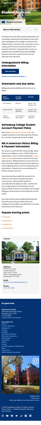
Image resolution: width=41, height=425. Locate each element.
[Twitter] (16, 416)
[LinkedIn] (30, 416)
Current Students (8, 326)
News (4, 348)
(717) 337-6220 (9, 288)
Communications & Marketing (13, 346)
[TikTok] (21, 416)
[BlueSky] (12, 416)
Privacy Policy (7, 409)
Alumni (4, 324)
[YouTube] (7, 416)
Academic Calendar (9, 334)
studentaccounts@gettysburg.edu (15, 282)
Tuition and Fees (10, 71)
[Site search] (38, 3)
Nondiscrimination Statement (23, 409)
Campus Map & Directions (11, 317)
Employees (6, 328)
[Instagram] (3, 416)
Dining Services (7, 220)
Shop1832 (5, 340)
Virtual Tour (6, 350)
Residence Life (7, 224)
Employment (6, 338)
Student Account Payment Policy (21, 132)
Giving (4, 342)
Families (5, 332)
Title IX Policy (6, 411)
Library (4, 344)
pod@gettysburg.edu (31, 400)
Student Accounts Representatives (13, 76)
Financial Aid (6, 217)
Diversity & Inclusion (9, 336)
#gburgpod (35, 398)
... (3, 22)
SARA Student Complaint (11, 352)
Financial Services (8, 228)
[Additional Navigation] (32, 3)
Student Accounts (14, 22)
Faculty (4, 330)
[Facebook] (26, 416)
